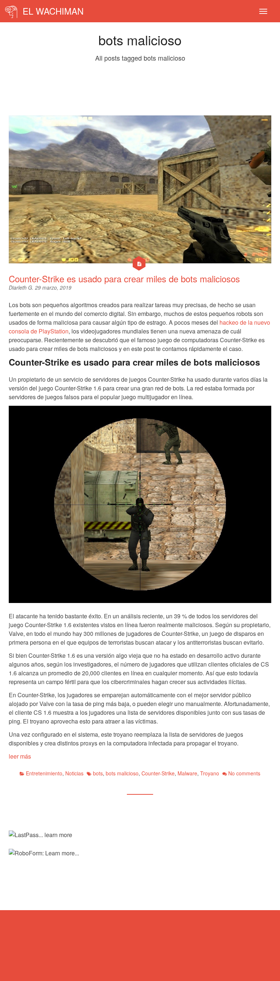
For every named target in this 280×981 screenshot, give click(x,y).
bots (98, 773)
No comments (244, 773)
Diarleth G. (22, 287)
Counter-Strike (158, 773)
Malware (187, 773)
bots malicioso (122, 773)
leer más (20, 756)
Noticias (74, 773)
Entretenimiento (44, 773)
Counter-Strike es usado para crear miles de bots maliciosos (124, 278)
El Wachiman (51, 10)
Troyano (209, 773)
